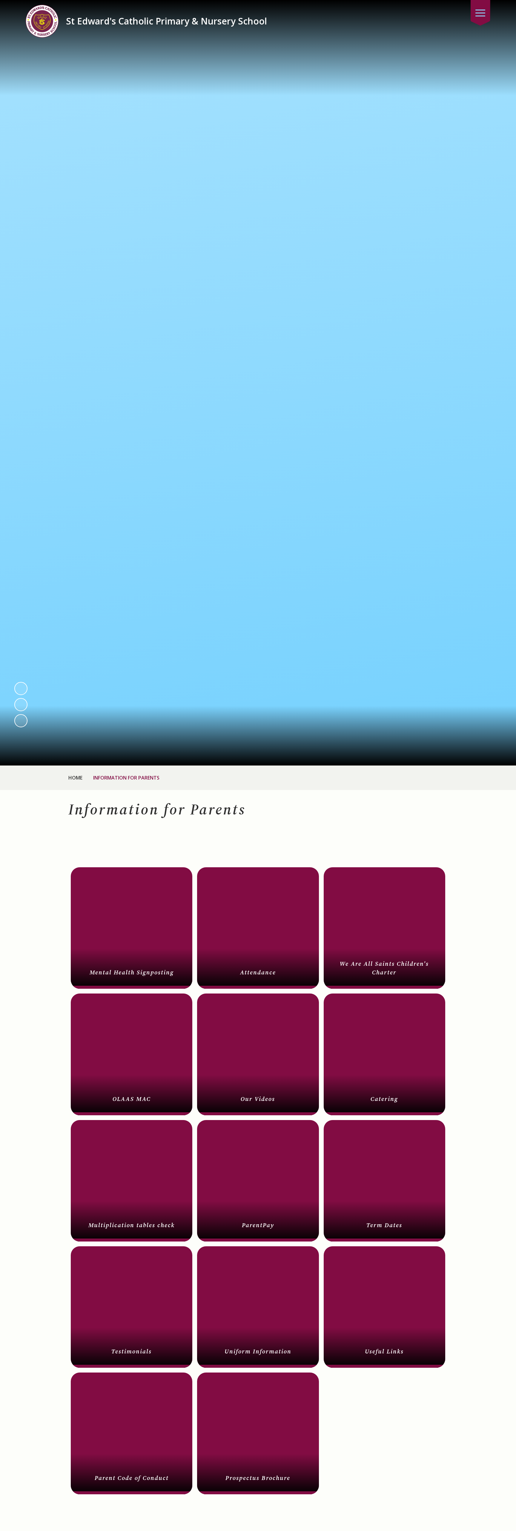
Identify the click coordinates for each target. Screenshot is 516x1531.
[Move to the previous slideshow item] (20, 688)
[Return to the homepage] (42, 21)
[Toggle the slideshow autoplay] (20, 720)
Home (75, 777)
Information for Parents (126, 777)
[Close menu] (480, 13)
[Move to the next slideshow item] (20, 704)
